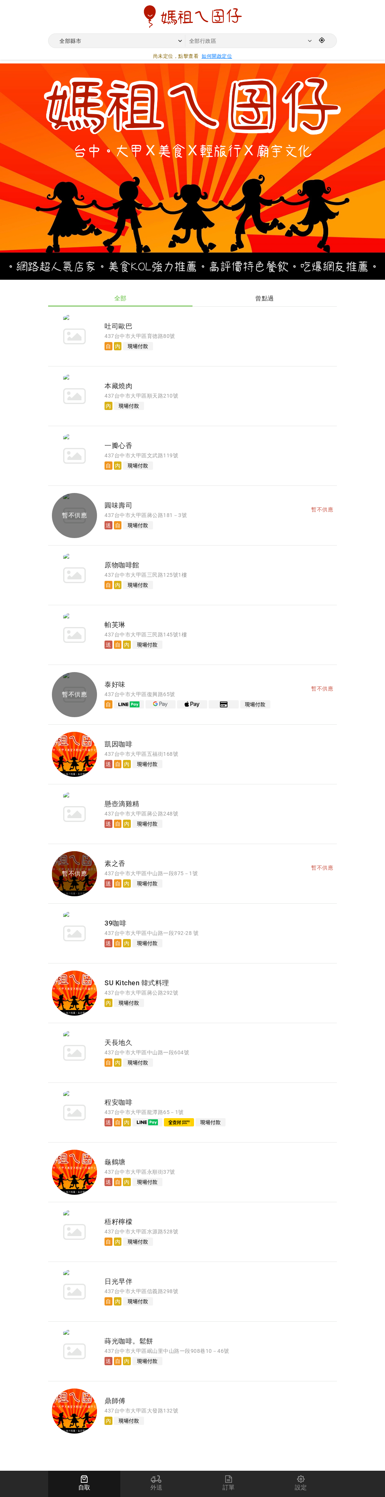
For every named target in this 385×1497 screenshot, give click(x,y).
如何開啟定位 (217, 56)
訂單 (229, 1487)
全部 (120, 298)
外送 (156, 1487)
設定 (301, 1487)
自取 (84, 1487)
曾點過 (264, 298)
